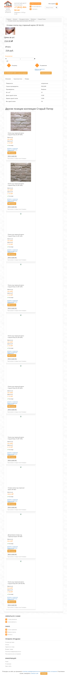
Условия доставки (9, 642)
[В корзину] (57, 4)
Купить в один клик (12, 156)
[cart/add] (9, 65)
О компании (8, 664)
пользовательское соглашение (49, 671)
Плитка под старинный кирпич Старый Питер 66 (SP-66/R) (16, 387)
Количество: (9, 56)
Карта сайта (8, 666)
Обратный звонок (36, 3)
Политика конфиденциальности (13, 651)
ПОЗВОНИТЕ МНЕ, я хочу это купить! (16, 73)
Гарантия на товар (9, 647)
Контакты (34, 9)
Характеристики (18, 79)
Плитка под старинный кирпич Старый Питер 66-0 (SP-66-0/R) (16, 582)
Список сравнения (12, 629)
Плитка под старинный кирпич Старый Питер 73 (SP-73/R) (16, 438)
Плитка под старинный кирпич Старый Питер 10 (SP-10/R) (16, 184)
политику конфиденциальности (31, 671)
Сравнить (37, 70)
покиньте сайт (34, 673)
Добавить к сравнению (12, 148)
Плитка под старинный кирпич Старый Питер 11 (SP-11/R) (16, 235)
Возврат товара (9, 649)
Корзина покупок (12, 632)
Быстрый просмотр (21, 216)
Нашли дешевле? (46, 73)
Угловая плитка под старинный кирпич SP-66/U (16, 488)
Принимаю (43, 673)
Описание (8, 79)
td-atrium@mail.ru (36, 6)
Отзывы (27, 79)
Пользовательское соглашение (13, 654)
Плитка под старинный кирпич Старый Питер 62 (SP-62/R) (16, 336)
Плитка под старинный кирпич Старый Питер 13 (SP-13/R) (16, 285)
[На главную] (8, 4)
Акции (6, 661)
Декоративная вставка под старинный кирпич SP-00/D (15, 535)
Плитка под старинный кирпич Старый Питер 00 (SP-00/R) (16, 133)
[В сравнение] (37, 65)
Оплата (7, 644)
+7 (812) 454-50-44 (20, 8)
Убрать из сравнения (40, 69)
